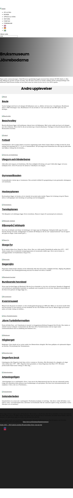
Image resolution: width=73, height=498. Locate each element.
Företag (7, 21)
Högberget (8, 339)
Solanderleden (10, 396)
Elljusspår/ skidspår (13, 225)
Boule (5, 101)
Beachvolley (9, 120)
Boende (6, 14)
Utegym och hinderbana (16, 159)
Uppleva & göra (9, 17)
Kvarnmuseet (10, 301)
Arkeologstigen (11, 377)
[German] (5, 28)
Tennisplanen (10, 209)
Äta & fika (7, 12)
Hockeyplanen (10, 191)
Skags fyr (7, 244)
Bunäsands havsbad (14, 281)
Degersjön (8, 264)
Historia (7, 19)
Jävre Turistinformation (15, 320)
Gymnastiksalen (11, 175)
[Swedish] (5, 30)
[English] (5, 25)
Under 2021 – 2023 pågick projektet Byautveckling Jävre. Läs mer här (21, 425)
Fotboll (6, 140)
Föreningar (8, 23)
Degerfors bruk (10, 357)
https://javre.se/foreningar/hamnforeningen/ (36, 422)
